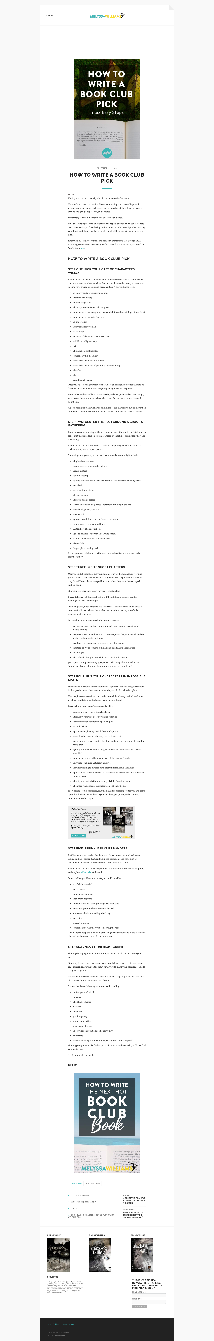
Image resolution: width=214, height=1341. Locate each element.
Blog (57, 1324)
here (82, 248)
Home (49, 1324)
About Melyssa (68, 1324)
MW (54, 1332)
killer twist (86, 872)
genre (99, 1215)
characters (89, 1215)
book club (76, 1215)
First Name (137, 1299)
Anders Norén (60, 1335)
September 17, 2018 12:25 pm (84, 1202)
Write (74, 1208)
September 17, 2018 (107, 168)
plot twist (108, 1215)
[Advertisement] (107, 42)
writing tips (74, 1217)
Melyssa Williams (80, 1195)
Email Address (139, 1292)
